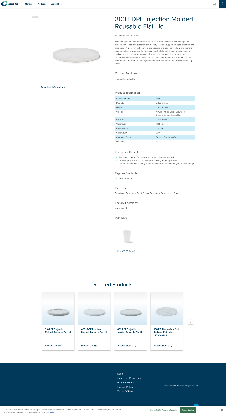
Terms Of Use (125, 391)
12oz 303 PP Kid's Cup (127, 251)
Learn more (50, 412)
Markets (28, 3)
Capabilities (56, 3)
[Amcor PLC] (10, 4)
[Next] (190, 322)
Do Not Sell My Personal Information (163, 410)
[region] (113, 410)
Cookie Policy (125, 387)
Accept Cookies (188, 410)
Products (42, 3)
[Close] (222, 410)
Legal (120, 374)
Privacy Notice (125, 382)
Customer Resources (129, 378)
